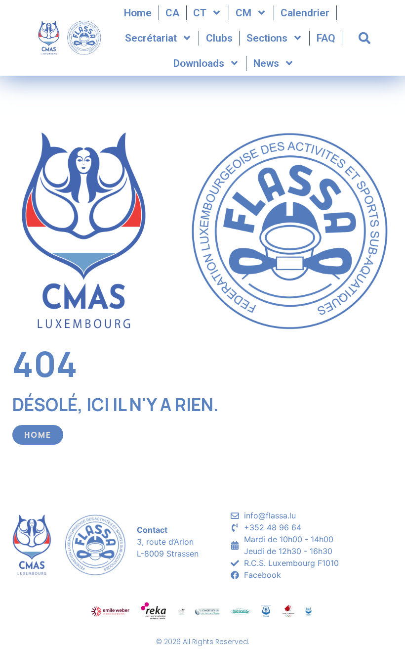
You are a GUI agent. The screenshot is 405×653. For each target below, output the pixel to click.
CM (243, 13)
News (266, 63)
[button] (364, 38)
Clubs (219, 38)
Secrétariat (151, 38)
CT (199, 13)
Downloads (198, 63)
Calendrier (305, 13)
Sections (266, 38)
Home (138, 13)
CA (172, 13)
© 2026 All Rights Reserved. (202, 642)
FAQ (326, 38)
